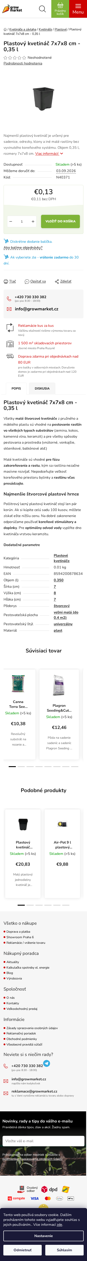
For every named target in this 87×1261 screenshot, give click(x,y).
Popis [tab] (16, 388)
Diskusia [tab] (42, 388)
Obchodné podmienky (21, 1039)
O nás (10, 998)
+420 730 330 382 (30, 297)
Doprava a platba (18, 932)
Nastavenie (43, 1236)
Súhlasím (64, 1250)
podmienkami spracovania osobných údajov (32, 1159)
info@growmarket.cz (36, 309)
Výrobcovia (14, 979)
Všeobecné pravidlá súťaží (24, 1045)
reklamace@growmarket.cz (34, 1091)
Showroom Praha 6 (20, 937)
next (81, 690)
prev (6, 690)
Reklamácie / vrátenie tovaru (25, 943)
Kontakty (12, 1003)
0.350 (59, 580)
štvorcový (62, 605)
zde (59, 1224)
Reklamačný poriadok (21, 1034)
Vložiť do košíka (61, 221)
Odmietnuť (22, 1250)
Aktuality (12, 962)
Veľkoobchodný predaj (21, 1009)
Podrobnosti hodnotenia (23, 63)
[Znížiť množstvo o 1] (10, 221)
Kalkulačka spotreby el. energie (27, 968)
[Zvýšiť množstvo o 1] (33, 221)
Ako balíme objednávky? (23, 247)
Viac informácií (47, 153)
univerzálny (63, 624)
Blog (9, 973)
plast (58, 630)
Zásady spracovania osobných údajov (32, 1028)
